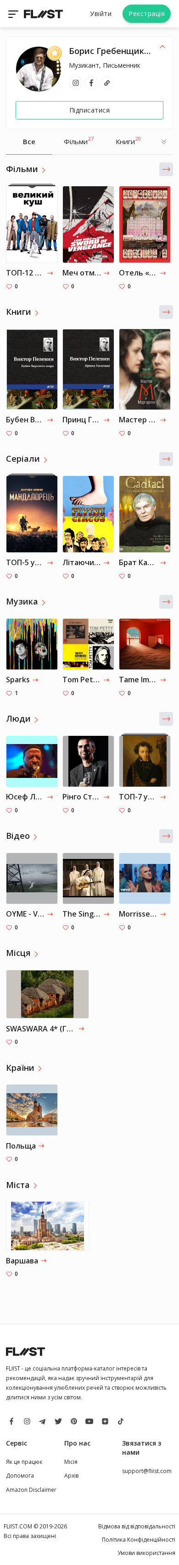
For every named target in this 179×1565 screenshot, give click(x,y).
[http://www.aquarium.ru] (107, 83)
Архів (71, 1475)
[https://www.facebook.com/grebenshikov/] (91, 83)
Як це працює (24, 1462)
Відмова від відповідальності (136, 1526)
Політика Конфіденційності (138, 1539)
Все (29, 141)
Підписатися (89, 110)
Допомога (20, 1475)
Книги (128, 140)
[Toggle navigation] (14, 14)
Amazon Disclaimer (31, 1490)
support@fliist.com (147, 1471)
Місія (71, 1462)
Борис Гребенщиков (111, 50)
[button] (166, 169)
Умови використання (146, 1553)
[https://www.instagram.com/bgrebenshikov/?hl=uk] (76, 83)
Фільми (79, 140)
